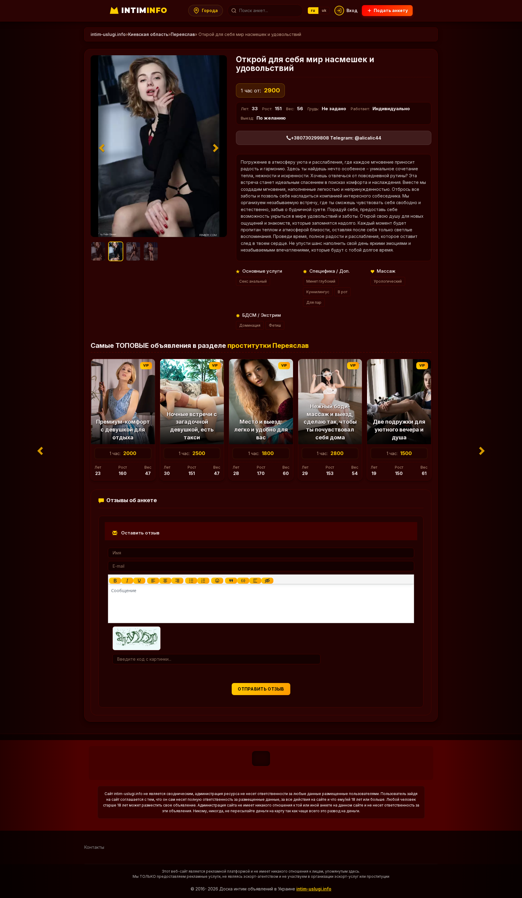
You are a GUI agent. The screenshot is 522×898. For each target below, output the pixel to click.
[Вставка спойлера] (255, 581)
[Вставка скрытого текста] (267, 581)
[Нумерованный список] (203, 581)
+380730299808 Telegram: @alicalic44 (336, 138)
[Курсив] (127, 581)
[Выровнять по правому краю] (177, 581)
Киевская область (148, 34)
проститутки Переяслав (268, 345)
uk (324, 10)
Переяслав (183, 34)
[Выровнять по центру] (165, 581)
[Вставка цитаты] (231, 581)
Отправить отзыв (261, 688)
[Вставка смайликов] (217, 581)
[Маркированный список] (191, 581)
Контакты (94, 847)
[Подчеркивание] (139, 581)
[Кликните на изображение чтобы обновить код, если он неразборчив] (136, 637)
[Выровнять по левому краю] (153, 581)
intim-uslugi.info (108, 34)
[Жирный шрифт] (115, 581)
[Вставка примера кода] (243, 581)
